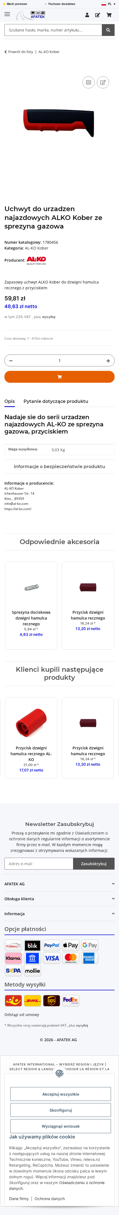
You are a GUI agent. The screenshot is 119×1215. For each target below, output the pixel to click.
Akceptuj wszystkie (60, 1094)
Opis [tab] (9, 401)
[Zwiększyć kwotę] (108, 360)
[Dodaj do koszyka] (8, 69)
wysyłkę (48, 317)
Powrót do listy (20, 51)
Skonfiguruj (61, 1110)
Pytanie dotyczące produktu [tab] (56, 401)
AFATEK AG (67, 1039)
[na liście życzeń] (103, 82)
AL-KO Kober (36, 248)
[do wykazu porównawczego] (88, 82)
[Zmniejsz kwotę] (11, 360)
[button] (87, 14)
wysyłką (82, 1025)
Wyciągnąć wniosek (61, 1126)
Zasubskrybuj (94, 863)
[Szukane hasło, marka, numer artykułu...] (108, 30)
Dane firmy (19, 1198)
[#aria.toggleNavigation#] (7, 11)
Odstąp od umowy (21, 1014)
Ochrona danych (50, 1198)
